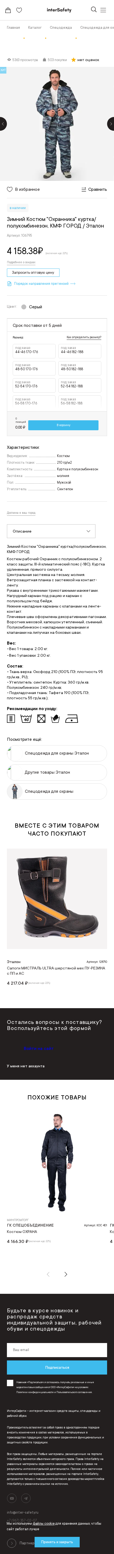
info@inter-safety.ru (22, 1512)
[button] (48, 1274)
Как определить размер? (84, 337)
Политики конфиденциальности (35, 1392)
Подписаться (57, 1367)
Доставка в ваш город (21, 513)
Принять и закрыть (57, 1542)
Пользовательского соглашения (74, 1392)
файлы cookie (44, 1524)
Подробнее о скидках (21, 262)
